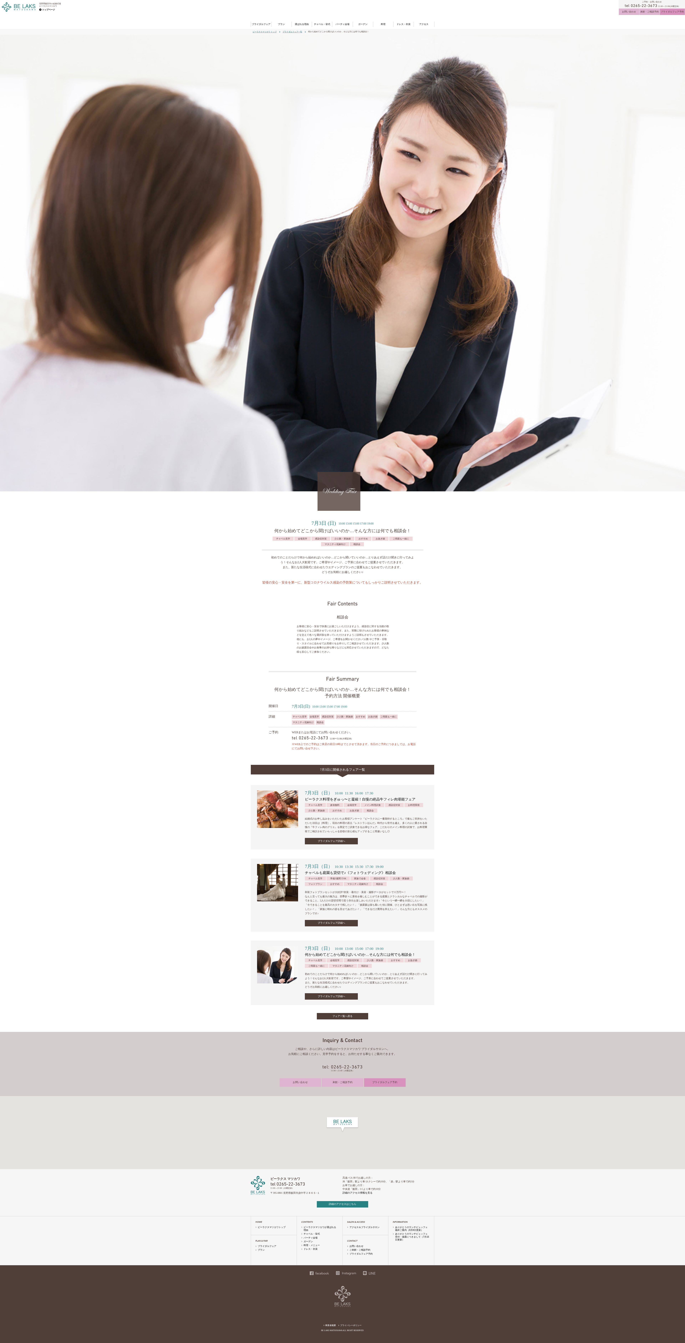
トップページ (48, 9)
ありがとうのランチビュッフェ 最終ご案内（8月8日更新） (412, 1228)
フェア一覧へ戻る (342, 1016)
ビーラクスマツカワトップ (272, 1227)
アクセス (423, 24)
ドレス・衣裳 (403, 24)
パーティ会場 (342, 24)
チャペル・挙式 (322, 24)
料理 (383, 24)
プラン (281, 24)
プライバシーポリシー (351, 1325)
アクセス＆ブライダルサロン (364, 1227)
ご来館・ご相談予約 (359, 1250)
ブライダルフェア (261, 24)
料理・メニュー (312, 1245)
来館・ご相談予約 (649, 11)
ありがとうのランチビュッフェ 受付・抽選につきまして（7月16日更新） (412, 1236)
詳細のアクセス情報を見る (357, 1192)
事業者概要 (330, 1325)
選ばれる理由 (302, 24)
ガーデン (362, 24)
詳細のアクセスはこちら (342, 1204)
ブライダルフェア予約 (672, 11)
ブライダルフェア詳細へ (331, 841)
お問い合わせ (629, 11)
